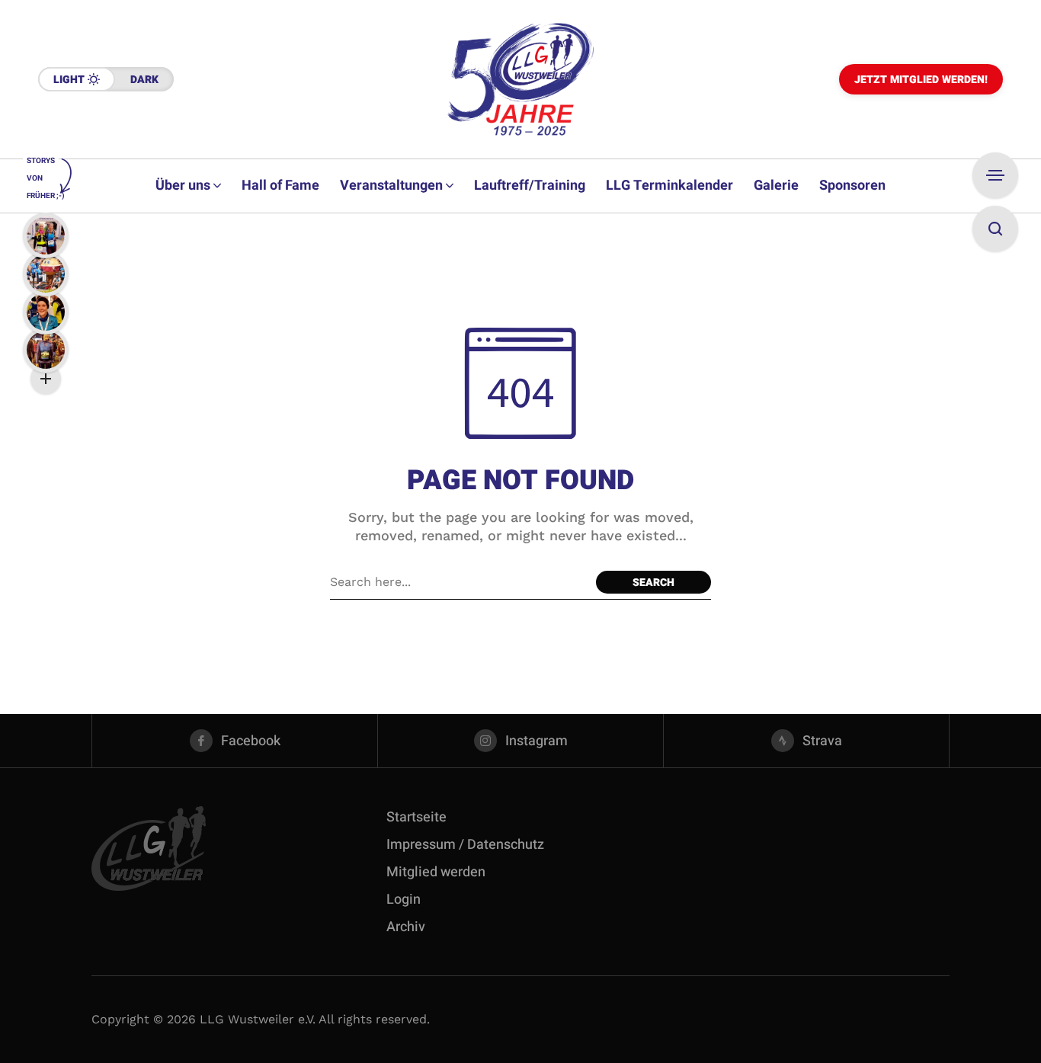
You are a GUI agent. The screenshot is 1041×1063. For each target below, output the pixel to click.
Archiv (405, 927)
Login (403, 899)
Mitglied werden (435, 872)
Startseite (416, 817)
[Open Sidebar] (995, 175)
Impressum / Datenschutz (465, 844)
